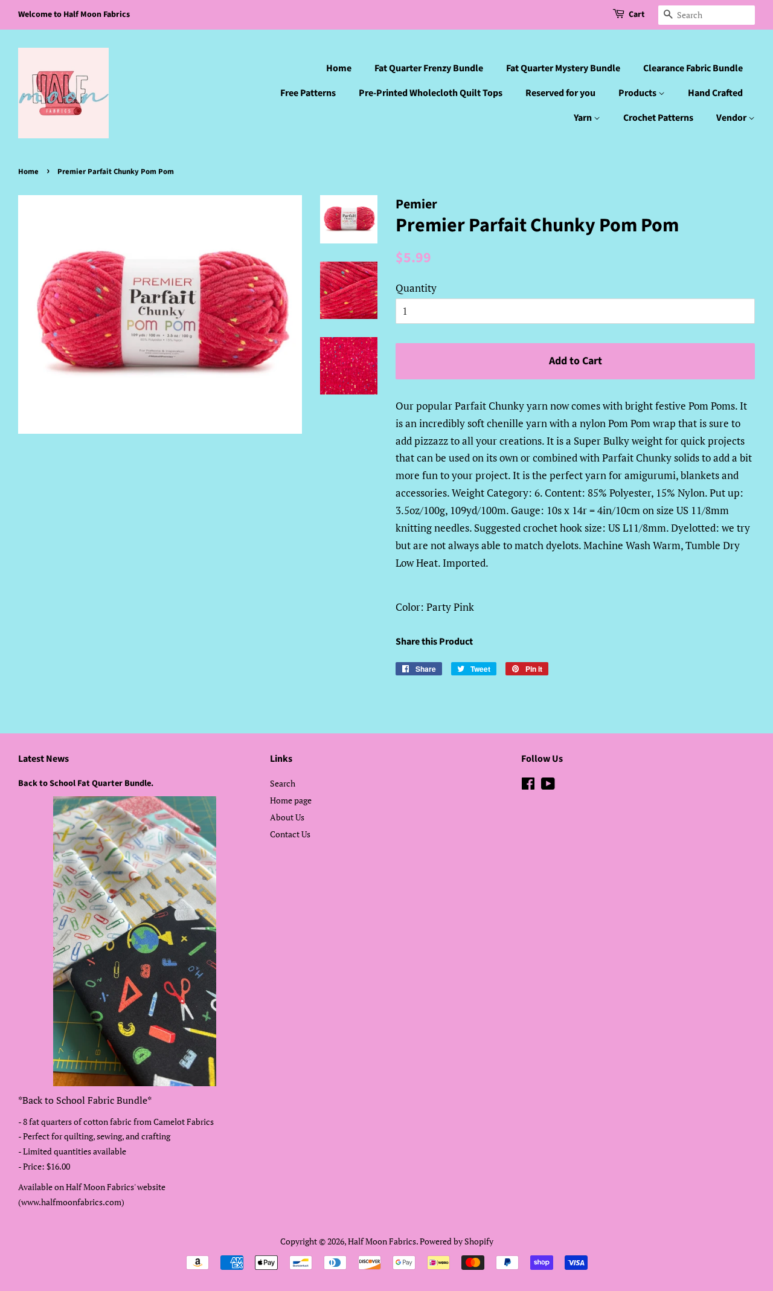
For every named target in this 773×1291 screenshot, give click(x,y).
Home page (291, 800)
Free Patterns (308, 93)
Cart (636, 14)
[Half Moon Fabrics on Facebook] (528, 785)
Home (338, 68)
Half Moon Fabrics (382, 1241)
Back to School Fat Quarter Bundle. (85, 783)
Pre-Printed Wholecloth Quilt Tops (430, 93)
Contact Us (290, 834)
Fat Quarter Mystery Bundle (563, 68)
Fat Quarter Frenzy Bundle (428, 68)
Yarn (584, 117)
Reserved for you (560, 93)
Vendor (732, 117)
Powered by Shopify (456, 1241)
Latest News (43, 758)
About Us (287, 817)
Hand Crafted (715, 93)
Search (282, 783)
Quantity (416, 288)
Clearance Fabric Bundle (693, 68)
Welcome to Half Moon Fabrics (74, 14)
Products (638, 93)
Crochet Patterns (658, 117)
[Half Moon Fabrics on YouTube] (548, 785)
